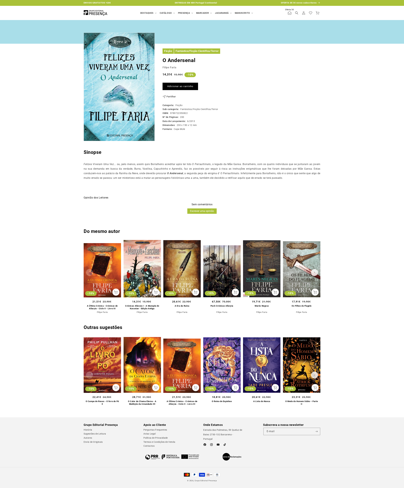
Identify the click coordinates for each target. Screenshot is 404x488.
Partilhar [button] (171, 96)
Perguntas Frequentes (155, 430)
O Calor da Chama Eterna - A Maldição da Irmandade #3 (142, 402)
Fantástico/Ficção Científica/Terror (197, 50)
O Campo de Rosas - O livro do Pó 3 (102, 402)
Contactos (148, 446)
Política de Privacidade (155, 438)
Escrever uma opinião (202, 211)
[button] (148, 13)
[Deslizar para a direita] (314, 272)
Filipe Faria (169, 67)
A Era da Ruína (182, 306)
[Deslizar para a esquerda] (89, 272)
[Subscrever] (316, 431)
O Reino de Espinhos (222, 401)
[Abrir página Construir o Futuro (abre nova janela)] (172, 457)
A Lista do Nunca (261, 401)
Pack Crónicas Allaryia (222, 306)
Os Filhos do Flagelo (302, 306)
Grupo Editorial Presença (206, 481)
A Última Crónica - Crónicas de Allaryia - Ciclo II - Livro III (102, 307)
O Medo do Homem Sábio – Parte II (301, 402)
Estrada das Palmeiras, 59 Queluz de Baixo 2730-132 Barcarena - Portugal (222, 434)
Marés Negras (262, 306)
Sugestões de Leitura (95, 433)
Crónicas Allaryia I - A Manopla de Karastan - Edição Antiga (142, 307)
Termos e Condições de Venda (159, 442)
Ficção (168, 50)
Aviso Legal (149, 433)
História (88, 430)
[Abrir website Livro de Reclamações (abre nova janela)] (232, 457)
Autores (88, 438)
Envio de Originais (93, 442)
